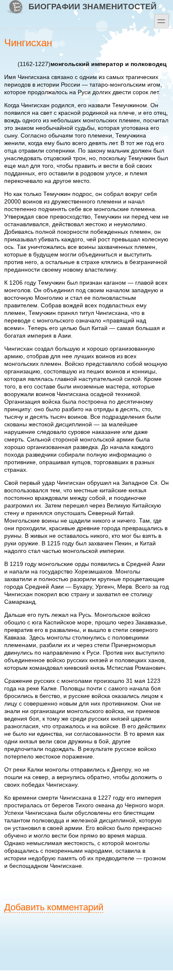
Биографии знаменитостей (93, 6)
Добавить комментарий (53, 907)
